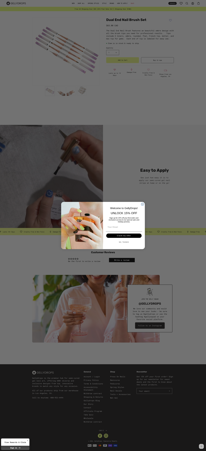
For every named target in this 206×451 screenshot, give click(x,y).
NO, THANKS (124, 242)
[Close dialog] (142, 204)
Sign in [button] (14, 448)
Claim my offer (124, 236)
